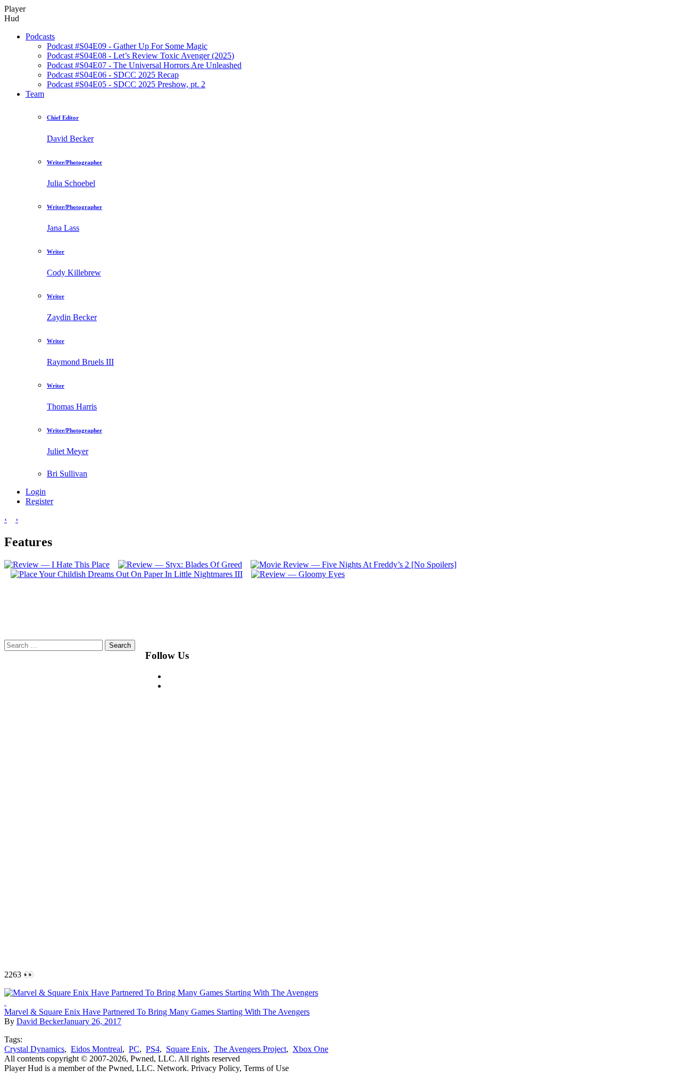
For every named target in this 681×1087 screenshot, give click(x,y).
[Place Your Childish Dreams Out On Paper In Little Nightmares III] (123, 574)
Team (35, 93)
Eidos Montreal (96, 1048)
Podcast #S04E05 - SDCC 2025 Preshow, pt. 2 (126, 84)
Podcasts (40, 36)
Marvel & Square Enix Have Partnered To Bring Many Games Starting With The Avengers (157, 1011)
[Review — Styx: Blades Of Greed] (177, 564)
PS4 (153, 1048)
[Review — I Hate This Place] (57, 564)
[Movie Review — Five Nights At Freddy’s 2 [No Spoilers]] (350, 564)
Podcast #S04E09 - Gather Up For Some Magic (127, 46)
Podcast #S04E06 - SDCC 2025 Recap (113, 74)
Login (36, 491)
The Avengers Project (250, 1048)
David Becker (39, 1021)
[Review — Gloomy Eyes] (295, 574)
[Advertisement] (469, 799)
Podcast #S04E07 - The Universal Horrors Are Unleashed (144, 65)
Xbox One (310, 1048)
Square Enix (186, 1048)
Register (39, 501)
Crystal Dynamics (34, 1048)
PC (134, 1048)
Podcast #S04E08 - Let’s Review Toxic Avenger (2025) (140, 55)
